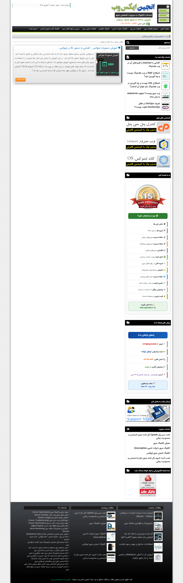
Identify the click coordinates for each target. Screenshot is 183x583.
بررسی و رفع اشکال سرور (70, 28)
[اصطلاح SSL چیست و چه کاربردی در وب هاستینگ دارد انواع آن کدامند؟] (165, 89)
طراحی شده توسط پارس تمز (61, 579)
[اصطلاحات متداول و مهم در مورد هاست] (158, 551)
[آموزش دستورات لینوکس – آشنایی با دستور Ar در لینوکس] (108, 76)
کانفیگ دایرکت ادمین (119, 28)
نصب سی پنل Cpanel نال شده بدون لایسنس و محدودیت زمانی (90, 514)
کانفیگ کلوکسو (104, 28)
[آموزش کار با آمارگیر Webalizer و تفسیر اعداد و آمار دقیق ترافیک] (158, 561)
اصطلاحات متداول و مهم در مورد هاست (136, 544)
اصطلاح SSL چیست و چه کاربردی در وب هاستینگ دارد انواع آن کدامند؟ (144, 84)
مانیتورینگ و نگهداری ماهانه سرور (138, 523)
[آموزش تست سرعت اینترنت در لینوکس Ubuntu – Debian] (158, 520)
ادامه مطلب (20, 79)
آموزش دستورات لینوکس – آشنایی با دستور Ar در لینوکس (88, 48)
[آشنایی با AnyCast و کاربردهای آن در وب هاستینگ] (165, 69)
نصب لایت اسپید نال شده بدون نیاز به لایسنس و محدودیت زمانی (90, 556)
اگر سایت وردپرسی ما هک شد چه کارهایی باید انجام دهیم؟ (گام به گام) (137, 535)
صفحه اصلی (165, 28)
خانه (166, 36)
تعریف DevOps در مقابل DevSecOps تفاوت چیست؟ (147, 105)
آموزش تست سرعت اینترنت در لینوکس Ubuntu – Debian (136, 514)
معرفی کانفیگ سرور (151, 28)
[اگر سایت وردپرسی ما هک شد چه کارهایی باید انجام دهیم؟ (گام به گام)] (158, 540)
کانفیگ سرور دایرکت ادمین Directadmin (152, 448)
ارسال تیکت (33, 28)
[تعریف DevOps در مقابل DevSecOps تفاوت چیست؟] (165, 109)
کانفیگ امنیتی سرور (89, 28)
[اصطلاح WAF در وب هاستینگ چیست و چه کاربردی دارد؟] (165, 79)
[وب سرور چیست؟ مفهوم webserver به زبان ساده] (165, 99)
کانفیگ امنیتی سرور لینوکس (158, 453)
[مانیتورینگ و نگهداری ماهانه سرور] (158, 530)
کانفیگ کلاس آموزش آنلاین (49, 28)
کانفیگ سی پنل (135, 28)
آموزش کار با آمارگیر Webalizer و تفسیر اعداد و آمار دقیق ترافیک (136, 556)
